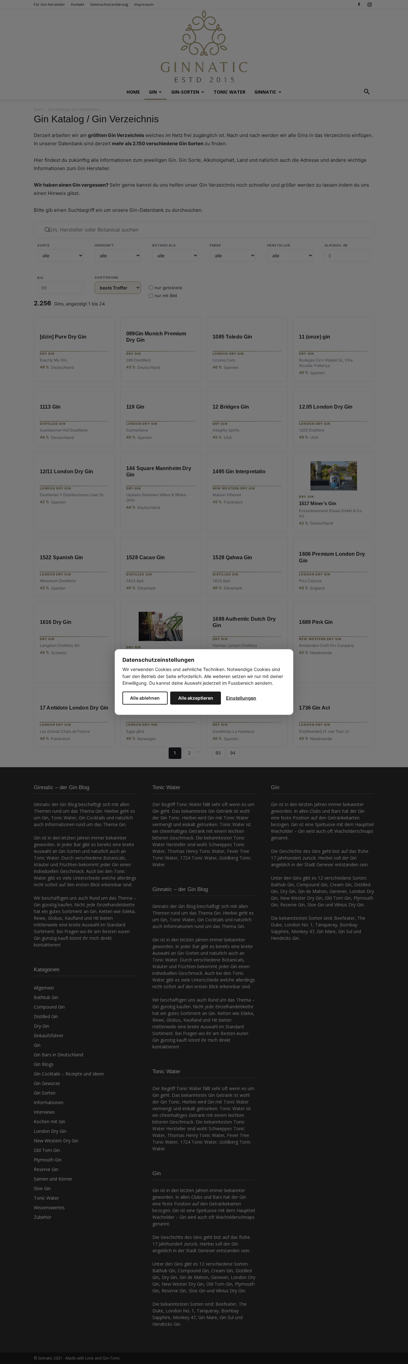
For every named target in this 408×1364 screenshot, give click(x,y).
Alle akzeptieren (195, 697)
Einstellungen (241, 697)
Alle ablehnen (145, 697)
